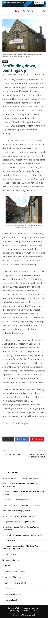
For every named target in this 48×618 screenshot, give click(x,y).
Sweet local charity (13, 454)
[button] (4, 11)
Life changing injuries (23, 500)
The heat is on (7, 589)
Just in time (7, 566)
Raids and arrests (9, 554)
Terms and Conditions (30, 608)
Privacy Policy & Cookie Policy (20, 611)
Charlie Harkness (11, 74)
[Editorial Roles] (24, 4)
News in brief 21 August (11, 577)
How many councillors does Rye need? (27, 535)
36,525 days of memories (12, 594)
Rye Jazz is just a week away (13, 572)
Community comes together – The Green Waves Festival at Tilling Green (21, 547)
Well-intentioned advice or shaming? (26, 505)
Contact (35, 611)
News (5, 61)
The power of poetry (10, 600)
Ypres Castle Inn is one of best (14, 583)
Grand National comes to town (37, 455)
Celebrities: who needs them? (28, 478)
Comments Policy (14, 608)
